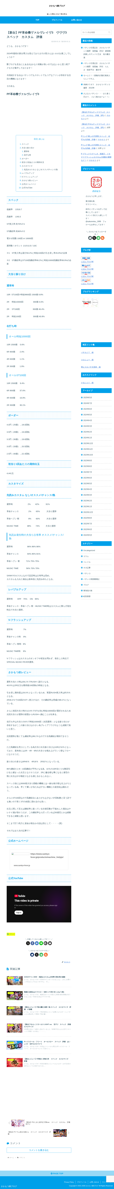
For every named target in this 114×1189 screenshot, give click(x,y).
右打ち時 (27, 155)
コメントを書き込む (39, 1150)
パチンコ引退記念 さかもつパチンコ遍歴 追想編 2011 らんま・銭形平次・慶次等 (96, 66)
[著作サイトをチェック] (32, 955)
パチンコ (11, 934)
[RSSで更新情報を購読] (46, 955)
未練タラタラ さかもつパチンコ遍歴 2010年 (96, 86)
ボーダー (25, 159)
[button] (46, 943)
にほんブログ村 (87, 262)
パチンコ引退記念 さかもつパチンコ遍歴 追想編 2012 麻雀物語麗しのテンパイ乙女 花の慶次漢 (97, 52)
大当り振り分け (28, 148)
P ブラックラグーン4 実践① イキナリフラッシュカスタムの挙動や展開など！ (96, 157)
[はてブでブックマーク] (37, 943)
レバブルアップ (28, 173)
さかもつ (101, 139)
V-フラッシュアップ (30, 177)
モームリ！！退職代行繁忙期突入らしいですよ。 (96, 77)
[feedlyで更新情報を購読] (41, 955)
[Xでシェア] (28, 943)
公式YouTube (27, 188)
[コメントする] (50, 943)
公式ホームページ (29, 184)
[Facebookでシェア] (32, 943)
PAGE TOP (57, 1173)
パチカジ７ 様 (87, 352)
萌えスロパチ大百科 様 (91, 367)
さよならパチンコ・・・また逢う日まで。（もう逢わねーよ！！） (96, 95)
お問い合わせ (94, 1182)
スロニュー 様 (87, 360)
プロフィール (81, 1182)
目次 (36, 139)
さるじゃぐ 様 (87, 383)
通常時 (26, 151)
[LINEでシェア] (41, 943)
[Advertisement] (39, 115)
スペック (25, 144)
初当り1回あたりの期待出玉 (33, 162)
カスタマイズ (27, 166)
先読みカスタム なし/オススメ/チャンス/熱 (41, 169)
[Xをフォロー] (37, 955)
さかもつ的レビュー (30, 180)
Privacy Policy (69, 1182)
